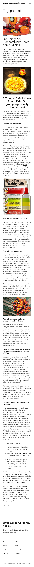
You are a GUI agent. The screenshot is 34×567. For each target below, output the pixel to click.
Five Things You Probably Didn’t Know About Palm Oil (16, 41)
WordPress (28, 563)
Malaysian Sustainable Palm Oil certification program (13, 366)
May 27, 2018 (6, 505)
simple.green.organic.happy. (14, 3)
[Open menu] (30, 3)
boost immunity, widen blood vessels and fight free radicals (16, 167)
